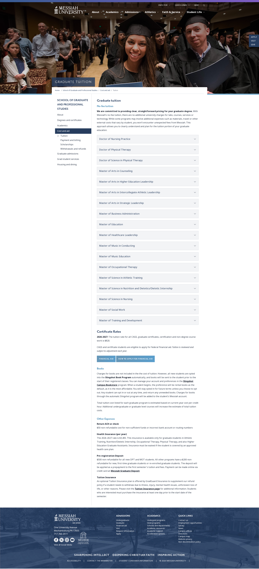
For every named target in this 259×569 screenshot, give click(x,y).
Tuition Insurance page (147, 488)
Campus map (184, 536)
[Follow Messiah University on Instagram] (67, 540)
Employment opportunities (190, 523)
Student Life (194, 12)
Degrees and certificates (69, 120)
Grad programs (153, 523)
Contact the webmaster (100, 560)
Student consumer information (136, 560)
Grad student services (68, 159)
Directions (182, 533)
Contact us (183, 520)
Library (181, 525)
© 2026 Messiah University (172, 560)
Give (196, 5)
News (180, 528)
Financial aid (121, 525)
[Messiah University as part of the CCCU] (83, 538)
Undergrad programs (156, 520)
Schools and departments (158, 525)
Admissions (131, 12)
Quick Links (181, 5)
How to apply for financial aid (135, 359)
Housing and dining (67, 164)
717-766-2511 (61, 533)
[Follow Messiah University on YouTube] (72, 540)
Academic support (155, 531)
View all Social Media (63, 544)
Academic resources (156, 528)
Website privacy (185, 539)
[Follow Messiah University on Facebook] (56, 540)
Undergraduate (122, 520)
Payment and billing (70, 140)
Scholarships (66, 144)
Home (57, 90)
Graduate (120, 523)
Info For (162, 5)
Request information (125, 531)
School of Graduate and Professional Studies (80, 90)
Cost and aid (105, 90)
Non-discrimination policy (189, 541)
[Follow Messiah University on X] (61, 540)
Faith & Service (171, 12)
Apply (254, 37)
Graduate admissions (67, 153)
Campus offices (185, 531)
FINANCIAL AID (106, 359)
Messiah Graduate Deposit (125, 471)
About (95, 12)
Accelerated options (156, 533)
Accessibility (74, 560)
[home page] (69, 10)
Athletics (150, 12)
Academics (112, 12)
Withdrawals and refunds (73, 148)
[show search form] (204, 5)
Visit (253, 40)
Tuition (115, 90)
